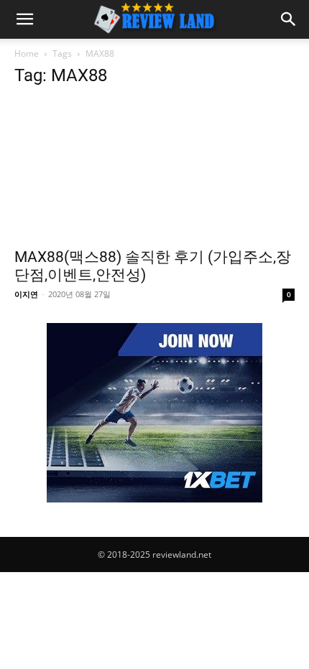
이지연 (26, 294)
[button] (24, 19)
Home (26, 53)
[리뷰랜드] (154, 412)
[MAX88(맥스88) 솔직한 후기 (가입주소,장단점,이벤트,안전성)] (154, 169)
